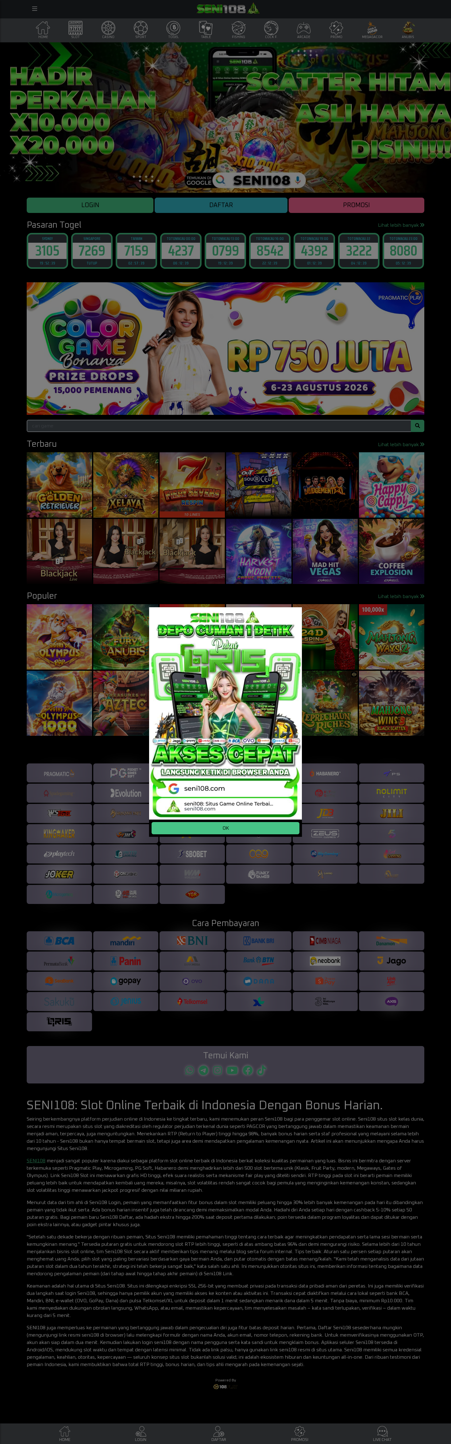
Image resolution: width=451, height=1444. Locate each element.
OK (225, 828)
